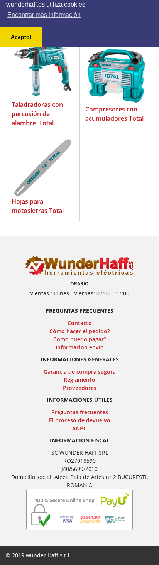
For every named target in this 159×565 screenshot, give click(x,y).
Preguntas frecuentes (79, 412)
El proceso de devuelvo (79, 420)
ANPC (79, 428)
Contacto (80, 323)
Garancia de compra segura (80, 371)
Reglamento (79, 379)
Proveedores (79, 387)
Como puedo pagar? (79, 339)
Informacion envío (80, 347)
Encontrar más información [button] (44, 15)
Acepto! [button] (21, 37)
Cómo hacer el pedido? (79, 331)
